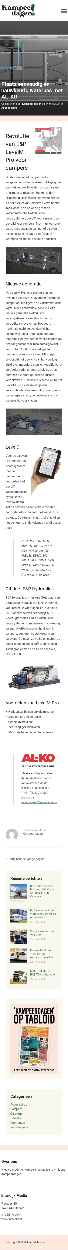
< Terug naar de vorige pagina (25, 859)
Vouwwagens (19, 1127)
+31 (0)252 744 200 (36, 792)
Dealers (15, 1118)
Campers (16, 1109)
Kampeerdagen (31, 103)
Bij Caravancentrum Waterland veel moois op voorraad (43, 914)
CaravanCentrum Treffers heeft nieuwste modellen (41, 953)
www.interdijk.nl (11, 1219)
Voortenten (17, 1122)
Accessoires (9, 107)
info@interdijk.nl (11, 1214)
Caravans (16, 1113)
